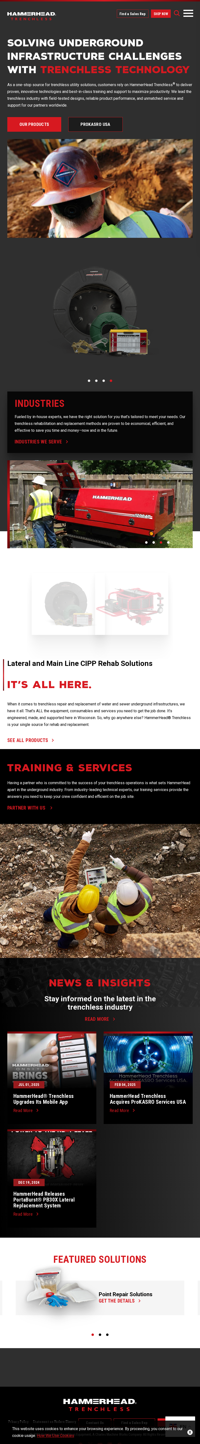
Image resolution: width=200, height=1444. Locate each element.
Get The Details (117, 1300)
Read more (97, 1019)
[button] (89, 381)
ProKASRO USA (95, 124)
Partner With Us (27, 807)
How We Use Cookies (55, 1435)
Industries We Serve (38, 441)
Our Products (34, 124)
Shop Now (161, 13)
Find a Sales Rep (133, 13)
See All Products (27, 740)
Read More (23, 1110)
